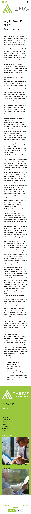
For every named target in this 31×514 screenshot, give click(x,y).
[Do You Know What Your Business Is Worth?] (15, 482)
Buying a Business (9, 31)
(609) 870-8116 (10, 403)
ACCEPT (12, 511)
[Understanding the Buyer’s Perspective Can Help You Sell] (15, 450)
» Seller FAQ (5, 428)
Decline (20, 511)
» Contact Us (6, 430)
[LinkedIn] (6, 2)
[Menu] (27, 2)
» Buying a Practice (7, 422)
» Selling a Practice (7, 426)
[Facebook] (3, 2)
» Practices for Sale (7, 419)
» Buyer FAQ (5, 424)
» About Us (5, 417)
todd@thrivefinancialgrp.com (13, 404)
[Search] (9, 2)
